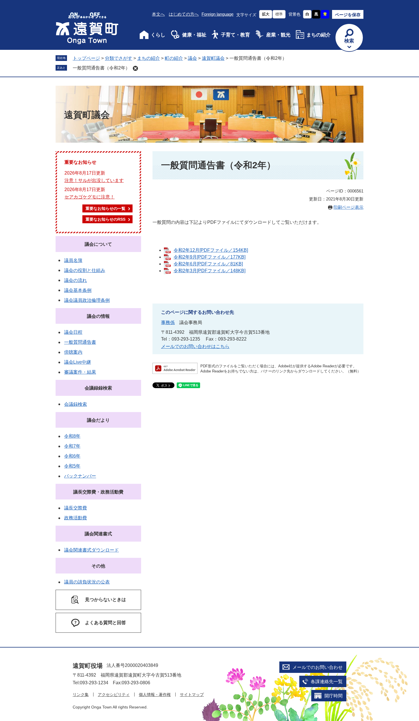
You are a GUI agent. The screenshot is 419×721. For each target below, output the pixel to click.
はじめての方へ (184, 14)
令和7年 (72, 446)
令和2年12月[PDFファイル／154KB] (211, 250)
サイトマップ (192, 694)
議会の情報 (98, 316)
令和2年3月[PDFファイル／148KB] (209, 270)
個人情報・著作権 (155, 694)
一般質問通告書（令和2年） (101, 67)
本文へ (158, 14)
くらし (158, 35)
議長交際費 (75, 507)
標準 (279, 14)
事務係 (168, 322)
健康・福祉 (194, 35)
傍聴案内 (73, 352)
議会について (98, 244)
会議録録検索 (98, 388)
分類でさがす (118, 58)
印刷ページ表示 (348, 207)
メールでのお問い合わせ (317, 667)
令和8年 (72, 436)
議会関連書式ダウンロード (91, 550)
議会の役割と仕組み (84, 270)
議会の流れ (75, 280)
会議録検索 (75, 404)
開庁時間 (333, 695)
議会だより (98, 420)
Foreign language (217, 14)
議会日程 (73, 332)
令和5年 (72, 466)
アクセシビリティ (114, 694)
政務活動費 (75, 517)
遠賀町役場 (88, 665)
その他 (98, 566)
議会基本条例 (77, 290)
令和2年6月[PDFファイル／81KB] (208, 263)
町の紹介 (174, 58)
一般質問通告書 (80, 342)
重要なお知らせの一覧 (105, 208)
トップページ (86, 58)
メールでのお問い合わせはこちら (195, 346)
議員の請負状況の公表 (87, 581)
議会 (192, 58)
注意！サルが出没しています (94, 180)
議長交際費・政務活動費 (98, 491)
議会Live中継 (77, 362)
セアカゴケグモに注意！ (89, 196)
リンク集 (81, 694)
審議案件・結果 (80, 372)
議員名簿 (73, 260)
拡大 (265, 14)
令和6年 (72, 456)
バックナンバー (80, 476)
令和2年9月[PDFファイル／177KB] (209, 257)
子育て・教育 (235, 35)
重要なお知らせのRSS (105, 219)
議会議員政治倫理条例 (87, 300)
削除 (135, 68)
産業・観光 (278, 35)
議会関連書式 (98, 533)
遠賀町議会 (213, 58)
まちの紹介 (318, 35)
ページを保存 (348, 14)
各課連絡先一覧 (327, 681)
